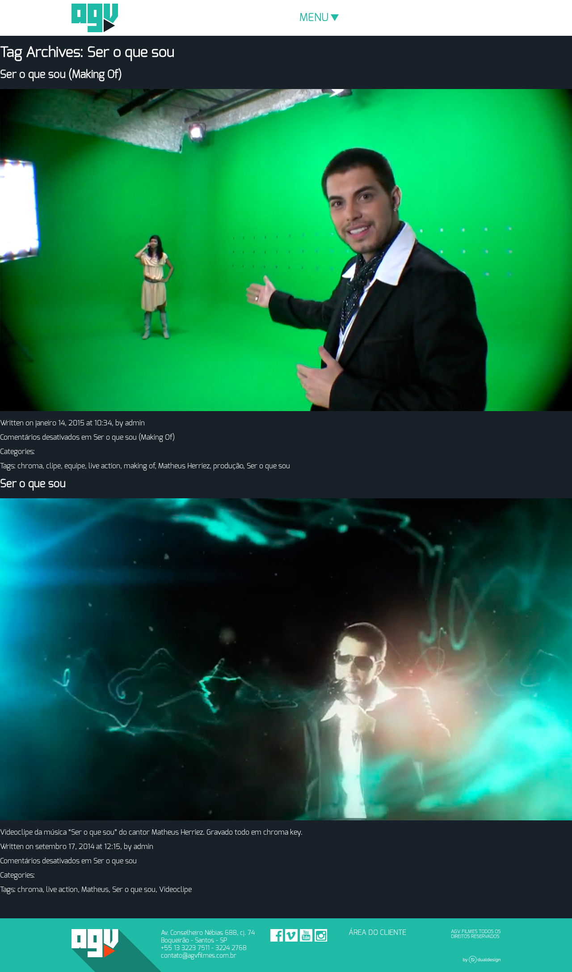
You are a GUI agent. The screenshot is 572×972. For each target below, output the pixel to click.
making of (139, 466)
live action (104, 466)
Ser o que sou (268, 466)
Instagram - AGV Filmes (321, 935)
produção (228, 466)
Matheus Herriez (184, 466)
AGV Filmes (95, 18)
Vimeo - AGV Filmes (291, 935)
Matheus (95, 889)
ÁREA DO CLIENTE (377, 932)
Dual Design (481, 959)
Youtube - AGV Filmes (306, 935)
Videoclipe (175, 889)
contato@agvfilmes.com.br (198, 955)
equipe (74, 466)
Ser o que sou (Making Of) (61, 74)
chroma (29, 466)
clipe (53, 466)
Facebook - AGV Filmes (276, 935)
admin (135, 423)
